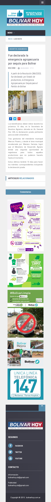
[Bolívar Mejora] (25, 353)
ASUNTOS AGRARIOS (18, 49)
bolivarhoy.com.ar (33, 497)
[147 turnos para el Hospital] (25, 384)
